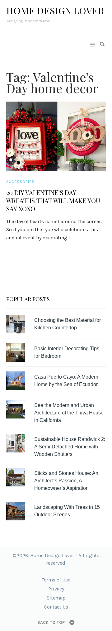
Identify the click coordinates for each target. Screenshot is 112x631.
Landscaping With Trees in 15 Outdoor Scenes (67, 510)
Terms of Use (56, 580)
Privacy (56, 589)
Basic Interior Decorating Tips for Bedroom (66, 352)
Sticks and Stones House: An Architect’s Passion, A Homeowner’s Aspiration (66, 481)
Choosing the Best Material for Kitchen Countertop (67, 324)
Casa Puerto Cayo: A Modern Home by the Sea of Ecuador (66, 380)
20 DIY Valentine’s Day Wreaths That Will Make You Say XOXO (53, 201)
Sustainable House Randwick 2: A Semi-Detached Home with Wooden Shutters (69, 447)
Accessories (20, 181)
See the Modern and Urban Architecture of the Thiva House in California (69, 413)
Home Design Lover (55, 10)
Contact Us (56, 607)
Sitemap (56, 598)
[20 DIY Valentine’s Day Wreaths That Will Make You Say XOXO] (56, 136)
